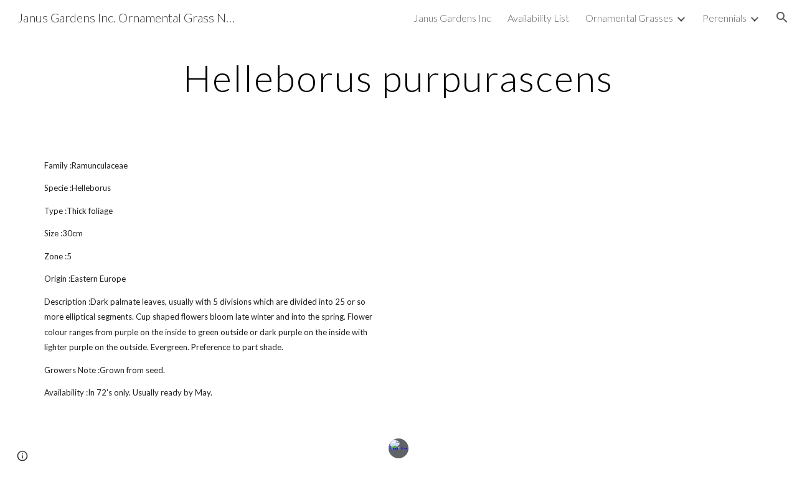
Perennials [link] (724, 18)
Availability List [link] (538, 18)
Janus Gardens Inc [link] (452, 18)
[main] (398, 77)
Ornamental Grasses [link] (629, 18)
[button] (782, 17)
